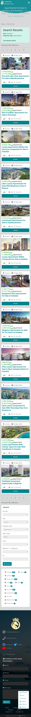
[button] (19, 49)
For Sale (10, 589)
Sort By (5, 511)
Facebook (9, 644)
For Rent (9, 596)
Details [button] (15, 86)
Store (9, 586)
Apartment (11, 579)
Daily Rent (10, 603)
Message (7, 688)
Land (19, 582)
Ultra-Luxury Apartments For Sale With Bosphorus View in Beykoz (14, 186)
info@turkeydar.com (12, 632)
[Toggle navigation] (29, 2)
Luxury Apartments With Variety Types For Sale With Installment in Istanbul (13, 447)
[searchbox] (14, 522)
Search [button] (8, 564)
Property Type (7, 526)
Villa (9, 582)
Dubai (23, 572)
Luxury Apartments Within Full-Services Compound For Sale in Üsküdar (15, 149)
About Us (9, 712)
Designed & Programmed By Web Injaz (15, 715)
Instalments (11, 593)
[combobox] (15, 522)
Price (4, 541)
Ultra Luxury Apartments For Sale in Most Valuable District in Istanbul (15, 369)
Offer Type (6, 533)
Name (6, 665)
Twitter (19, 644)
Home (3, 24)
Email (6, 680)
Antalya (10, 572)
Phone (6, 673)
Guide (19, 710)
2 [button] (15, 50)
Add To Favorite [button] (15, 82)
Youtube (9, 648)
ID (3, 556)
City (4, 518)
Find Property (24, 692)
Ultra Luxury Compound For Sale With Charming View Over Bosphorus (15, 408)
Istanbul (7, 55)
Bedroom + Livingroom (10, 548)
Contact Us (19, 712)
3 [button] (5, 82)
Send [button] (7, 702)
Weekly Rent (11, 600)
